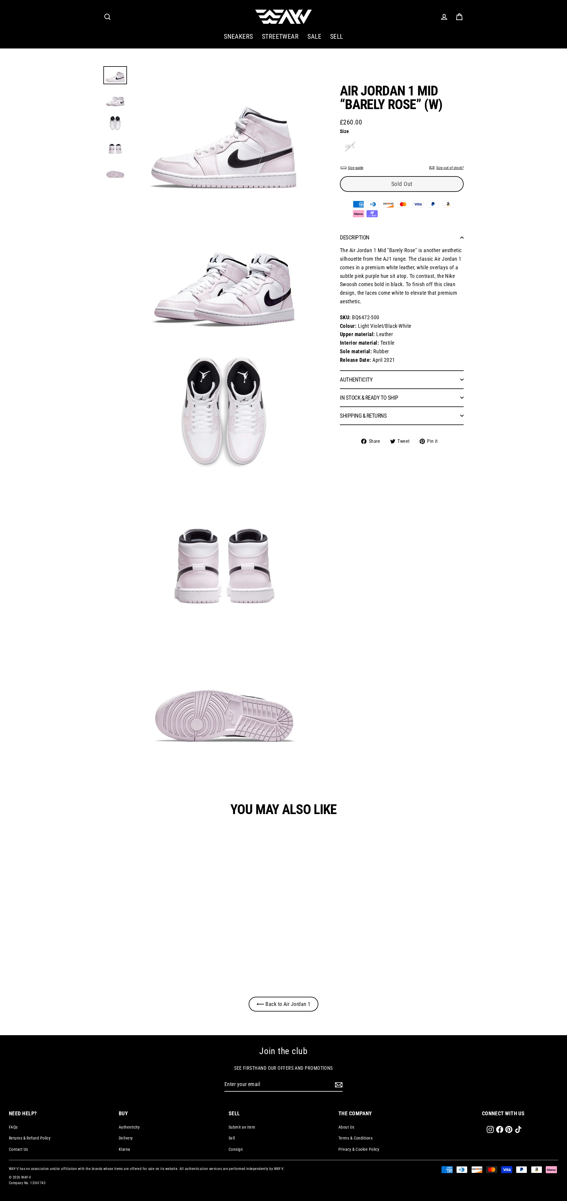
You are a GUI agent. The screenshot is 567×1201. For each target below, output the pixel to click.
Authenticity (129, 1127)
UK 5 (350, 146)
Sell (232, 1138)
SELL (336, 36)
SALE (314, 36)
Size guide (355, 168)
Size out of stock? (450, 168)
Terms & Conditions (355, 1138)
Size (344, 131)
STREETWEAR (280, 36)
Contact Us (18, 1149)
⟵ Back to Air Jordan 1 (284, 1004)
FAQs (13, 1127)
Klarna (124, 1149)
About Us (346, 1127)
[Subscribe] (338, 1085)
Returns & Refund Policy (29, 1138)
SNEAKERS (238, 36)
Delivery (126, 1138)
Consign (236, 1149)
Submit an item (242, 1127)
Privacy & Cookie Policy (358, 1149)
